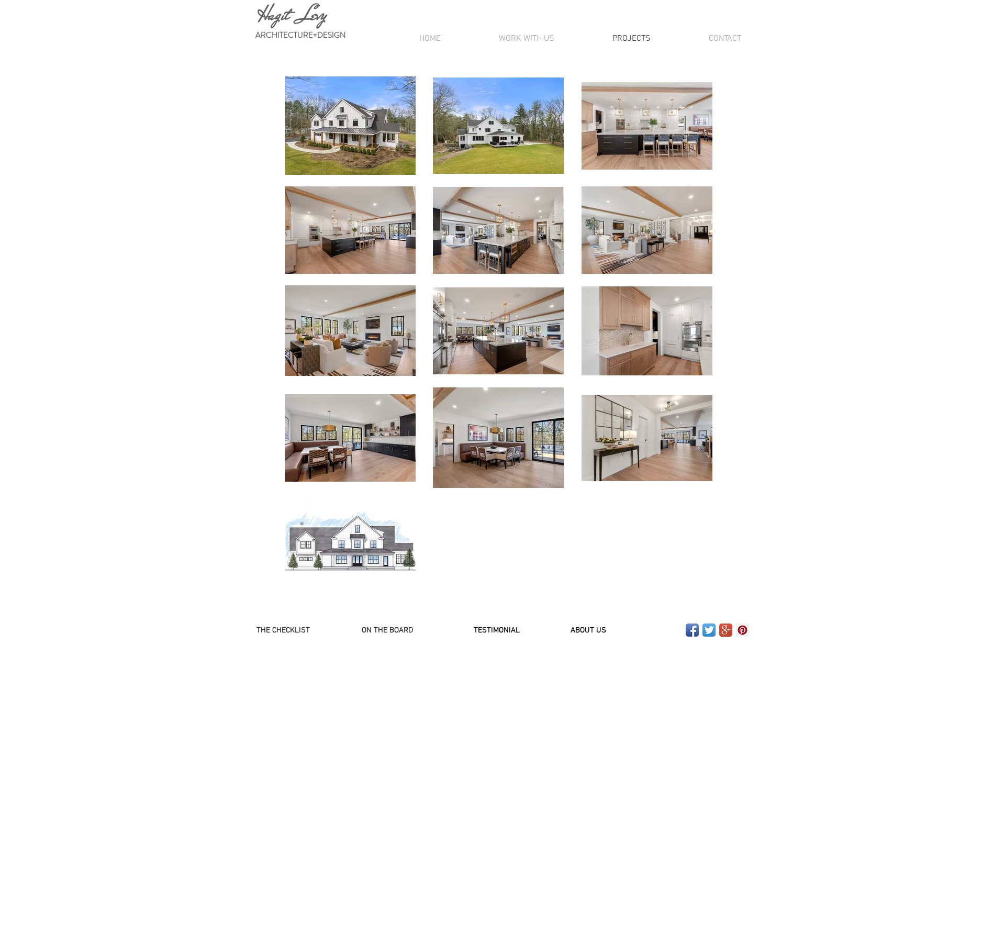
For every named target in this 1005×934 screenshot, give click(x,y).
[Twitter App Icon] (709, 630)
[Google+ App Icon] (725, 630)
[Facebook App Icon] (692, 630)
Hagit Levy (289, 14)
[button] (387, 630)
